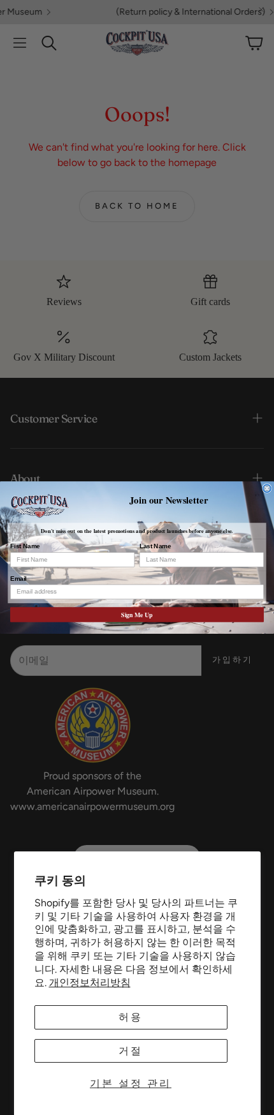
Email (18, 578)
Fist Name (25, 546)
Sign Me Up (137, 614)
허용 (131, 1017)
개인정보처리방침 (90, 983)
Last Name (155, 546)
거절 (131, 1051)
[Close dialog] (267, 488)
